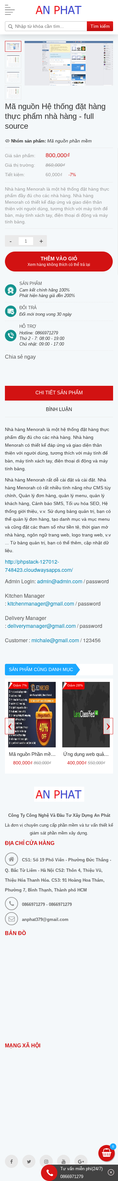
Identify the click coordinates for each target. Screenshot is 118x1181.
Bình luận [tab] (59, 409)
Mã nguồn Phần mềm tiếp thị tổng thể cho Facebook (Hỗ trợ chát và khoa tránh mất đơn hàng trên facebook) (32, 755)
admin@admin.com (59, 581)
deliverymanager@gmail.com (42, 625)
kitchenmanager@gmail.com (41, 603)
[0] (106, 1153)
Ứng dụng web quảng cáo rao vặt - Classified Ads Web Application (86, 755)
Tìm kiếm (100, 26)
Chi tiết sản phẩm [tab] (59, 392)
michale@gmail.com (55, 640)
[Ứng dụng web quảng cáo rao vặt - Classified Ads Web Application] (86, 714)
